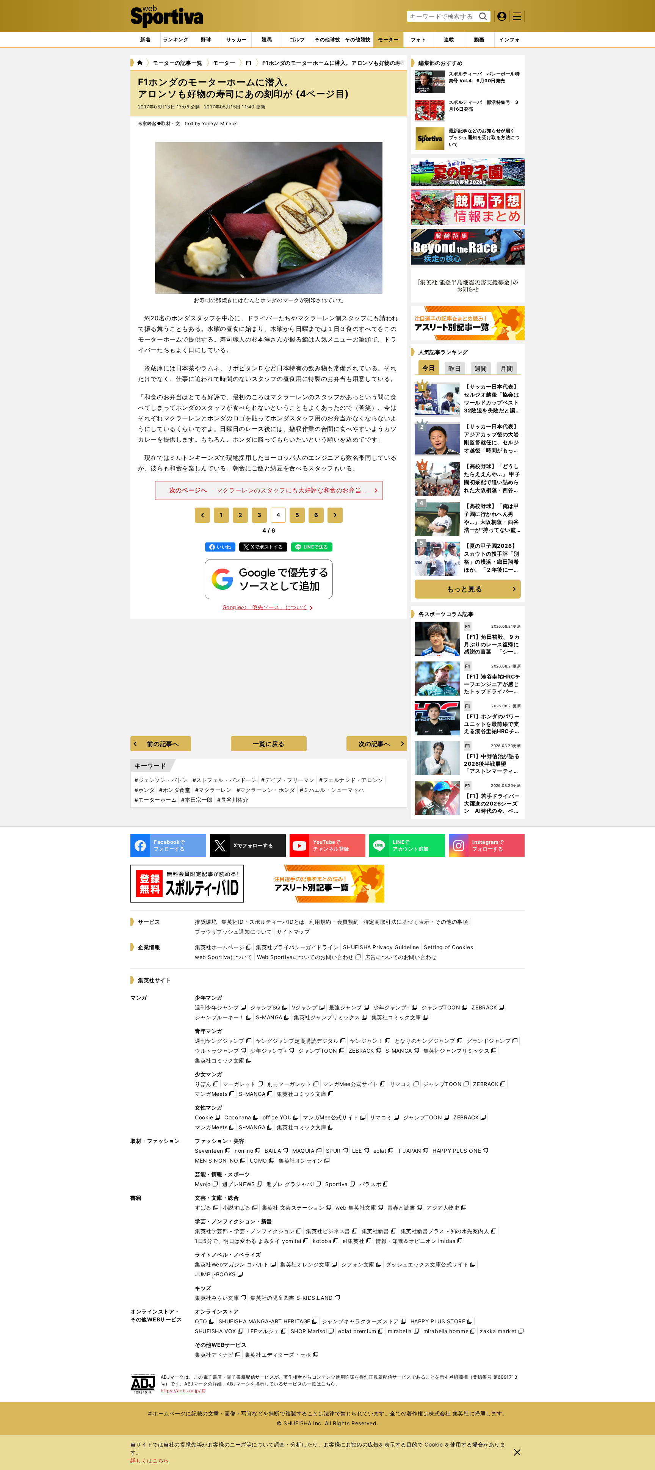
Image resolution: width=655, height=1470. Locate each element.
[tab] (206, 39)
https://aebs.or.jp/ (183, 1390)
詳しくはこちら (149, 1460)
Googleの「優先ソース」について (265, 607)
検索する (482, 16)
